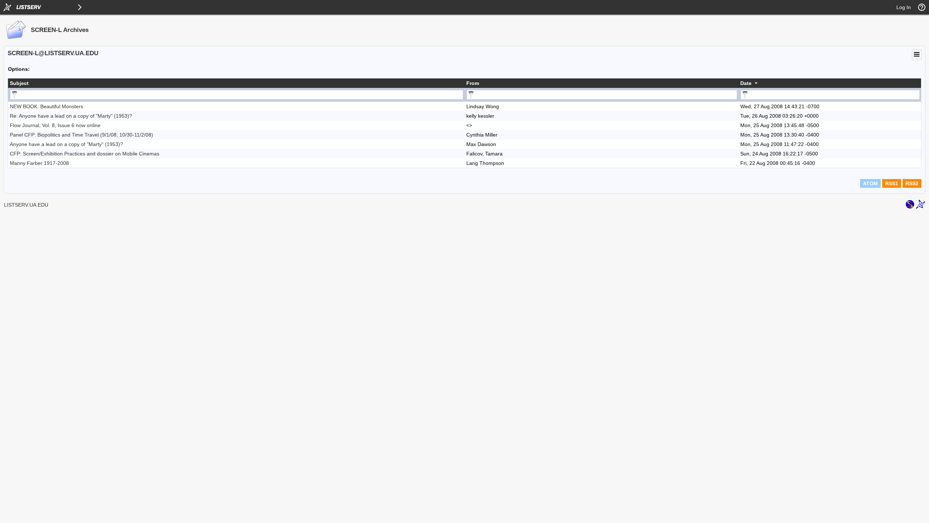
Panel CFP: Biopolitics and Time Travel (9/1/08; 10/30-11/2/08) (81, 135)
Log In (903, 7)
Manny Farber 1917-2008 (39, 163)
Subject (19, 83)
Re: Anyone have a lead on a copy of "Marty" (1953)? (71, 116)
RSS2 (911, 183)
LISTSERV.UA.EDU (26, 205)
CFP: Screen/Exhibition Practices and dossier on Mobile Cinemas (84, 154)
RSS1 (891, 183)
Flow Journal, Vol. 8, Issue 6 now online (55, 125)
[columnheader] (236, 83)
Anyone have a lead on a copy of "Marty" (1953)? (66, 144)
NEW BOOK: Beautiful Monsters (46, 106)
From (472, 83)
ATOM (870, 183)
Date (746, 83)
